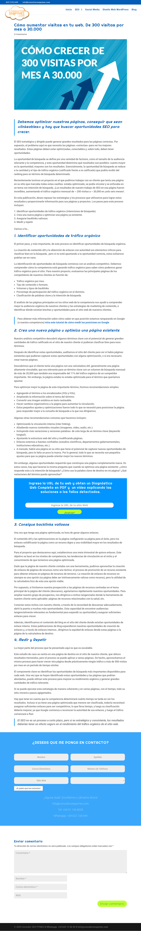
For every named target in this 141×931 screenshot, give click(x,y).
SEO (77, 10)
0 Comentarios (20, 34)
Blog (134, 10)
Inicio (69, 10)
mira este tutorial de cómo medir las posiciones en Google (77, 322)
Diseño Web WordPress (116, 10)
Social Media (92, 10)
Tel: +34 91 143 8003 (70, 809)
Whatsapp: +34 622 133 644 (70, 815)
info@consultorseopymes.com (70, 803)
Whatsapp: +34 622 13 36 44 (61, 927)
